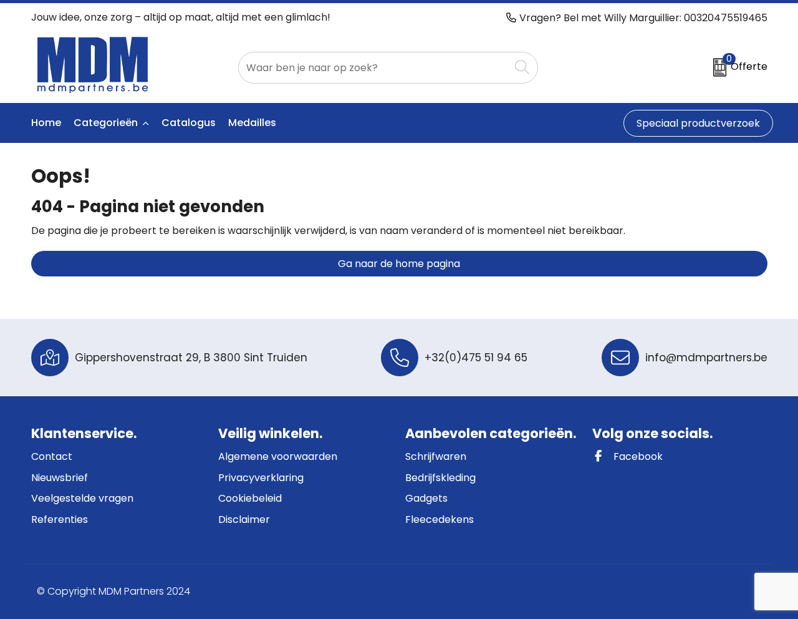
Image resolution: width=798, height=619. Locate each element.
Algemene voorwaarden (277, 456)
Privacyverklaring (261, 477)
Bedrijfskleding (440, 477)
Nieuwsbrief (59, 477)
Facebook (637, 456)
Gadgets (426, 498)
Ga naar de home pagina (399, 263)
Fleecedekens (439, 519)
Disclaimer (244, 519)
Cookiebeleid (250, 498)
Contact (51, 456)
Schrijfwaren (435, 456)
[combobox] (374, 67)
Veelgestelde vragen (82, 498)
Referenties (59, 519)
